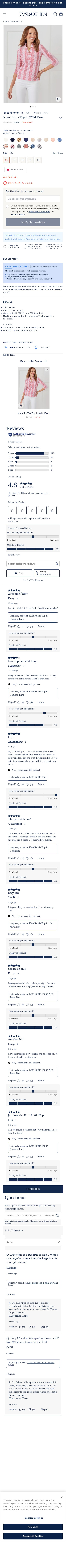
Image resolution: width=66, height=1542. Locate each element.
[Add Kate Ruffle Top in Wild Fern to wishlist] (60, 117)
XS (6, 160)
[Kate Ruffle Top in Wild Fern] (34, 388)
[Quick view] (21, 406)
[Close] (62, 1497)
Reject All (33, 1527)
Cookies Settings (34, 1518)
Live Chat (44, 347)
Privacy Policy (18, 214)
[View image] (58, 99)
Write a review (40, 113)
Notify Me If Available (33, 222)
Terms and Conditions (39, 211)
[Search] (55, 14)
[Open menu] (4, 14)
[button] (33, 64)
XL (38, 160)
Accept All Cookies (33, 1536)
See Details (27, 183)
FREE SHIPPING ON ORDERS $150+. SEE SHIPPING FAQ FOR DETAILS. (33, 4)
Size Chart (58, 153)
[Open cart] (61, 14)
